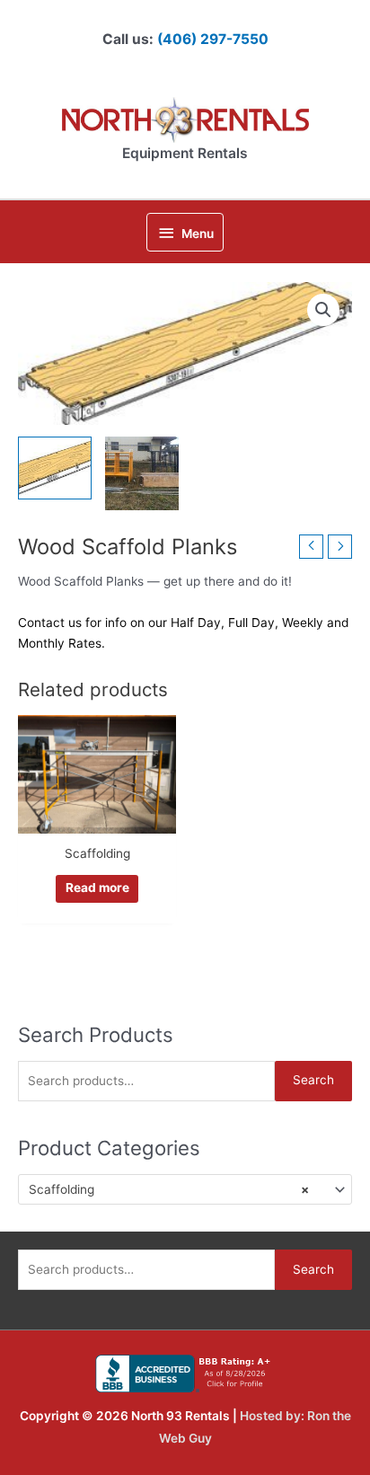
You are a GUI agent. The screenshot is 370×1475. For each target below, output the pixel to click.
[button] (323, 310)
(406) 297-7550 (213, 39)
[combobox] (185, 1189)
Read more (97, 887)
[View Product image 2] (142, 473)
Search (313, 1080)
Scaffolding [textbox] (169, 1189)
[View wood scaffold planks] (55, 468)
